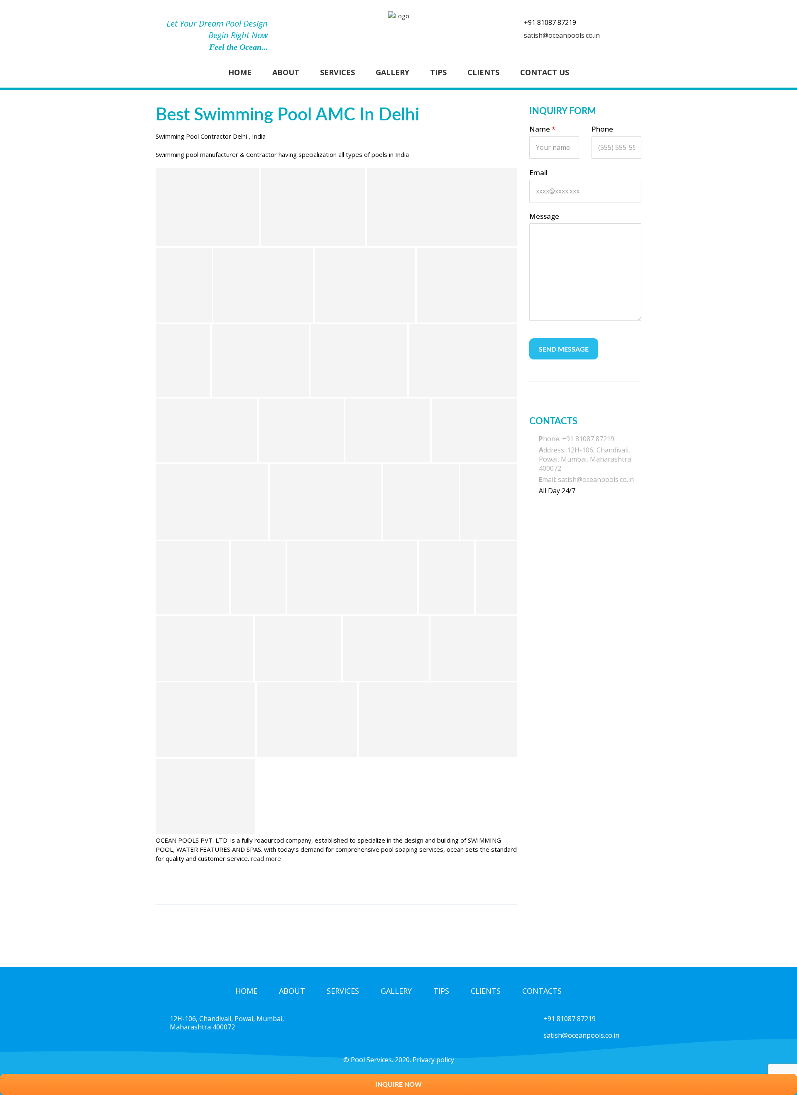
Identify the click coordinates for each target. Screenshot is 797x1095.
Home (240, 72)
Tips (438, 72)
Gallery (392, 72)
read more (266, 858)
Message (544, 216)
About (285, 72)
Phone (602, 129)
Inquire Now (398, 1084)
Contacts (542, 991)
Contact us (544, 72)
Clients (483, 72)
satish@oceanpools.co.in (562, 35)
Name (542, 129)
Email (538, 172)
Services (337, 72)
